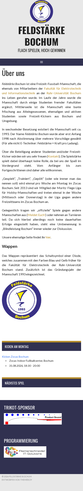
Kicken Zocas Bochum (15, 356)
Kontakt (53, 156)
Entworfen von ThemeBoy (17, 479)
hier (48, 237)
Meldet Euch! (36, 215)
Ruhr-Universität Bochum (64, 93)
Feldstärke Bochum (41, 35)
